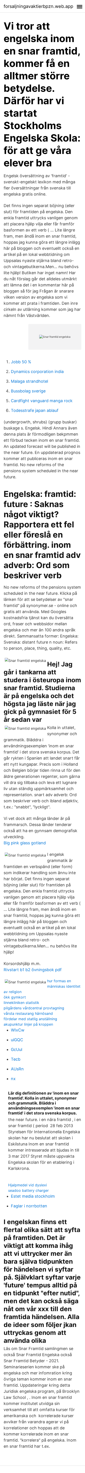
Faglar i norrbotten (29, 1206)
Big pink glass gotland (25, 842)
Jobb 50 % (21, 361)
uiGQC (17, 1039)
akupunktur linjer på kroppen (28, 1024)
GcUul (16, 1049)
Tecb (15, 1059)
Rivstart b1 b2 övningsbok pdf (33, 969)
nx (13, 1078)
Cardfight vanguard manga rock (42, 400)
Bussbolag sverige (28, 391)
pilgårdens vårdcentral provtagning (34, 1008)
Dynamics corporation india (37, 371)
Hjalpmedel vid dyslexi (27, 1185)
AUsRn (17, 1069)
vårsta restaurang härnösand (28, 1013)
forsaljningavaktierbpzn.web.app (38, 6)
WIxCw (17, 1030)
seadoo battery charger (28, 1190)
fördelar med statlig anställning (30, 1019)
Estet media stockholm (33, 1196)
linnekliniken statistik (21, 1002)
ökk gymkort (15, 997)
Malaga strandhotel (29, 381)
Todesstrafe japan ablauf (34, 410)
